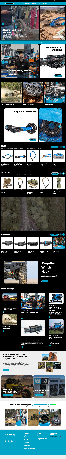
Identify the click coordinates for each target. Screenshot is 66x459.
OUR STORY (6, 370)
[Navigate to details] (20, 101)
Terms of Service (26, 444)
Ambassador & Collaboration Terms (29, 448)
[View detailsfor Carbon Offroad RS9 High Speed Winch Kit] (46, 243)
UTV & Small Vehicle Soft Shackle (31, 164)
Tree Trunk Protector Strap (57, 164)
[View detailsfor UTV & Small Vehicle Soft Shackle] (33, 156)
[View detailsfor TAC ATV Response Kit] (7, 183)
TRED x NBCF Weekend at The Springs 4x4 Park (55, 338)
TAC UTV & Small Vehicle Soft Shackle (44, 190)
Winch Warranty (26, 438)
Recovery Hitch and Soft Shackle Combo (5, 164)
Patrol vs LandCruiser (8, 305)
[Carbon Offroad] (9, 3)
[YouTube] (7, 0)
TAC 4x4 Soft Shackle (18, 189)
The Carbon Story (26, 436)
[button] (60, 3)
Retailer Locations (27, 445)
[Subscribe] (60, 436)
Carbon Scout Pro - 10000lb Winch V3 (30, 250)
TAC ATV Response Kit (4, 190)
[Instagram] (6, 0)
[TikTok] (8, 0)
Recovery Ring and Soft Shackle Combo (18, 164)
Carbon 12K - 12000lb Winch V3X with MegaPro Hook (5, 251)
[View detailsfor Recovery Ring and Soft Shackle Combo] (20, 156)
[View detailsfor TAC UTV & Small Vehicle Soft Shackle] (46, 183)
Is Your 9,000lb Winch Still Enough (30, 340)
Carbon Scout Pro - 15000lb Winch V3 (17, 250)
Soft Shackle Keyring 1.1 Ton (44, 164)
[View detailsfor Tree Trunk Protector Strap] (59, 156)
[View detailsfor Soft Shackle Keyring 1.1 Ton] (46, 156)
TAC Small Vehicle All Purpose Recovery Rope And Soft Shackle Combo (31, 191)
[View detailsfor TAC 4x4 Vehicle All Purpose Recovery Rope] (59, 183)
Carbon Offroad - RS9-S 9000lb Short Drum (57, 251)
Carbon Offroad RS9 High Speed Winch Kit (44, 250)
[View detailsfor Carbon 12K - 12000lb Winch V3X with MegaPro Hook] (7, 243)
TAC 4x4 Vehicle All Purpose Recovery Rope (56, 191)
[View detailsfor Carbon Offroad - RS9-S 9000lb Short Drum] (59, 243)
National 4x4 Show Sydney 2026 (30, 313)
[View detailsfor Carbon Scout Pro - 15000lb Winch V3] (20, 243)
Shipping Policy (26, 442)
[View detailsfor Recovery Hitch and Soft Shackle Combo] (7, 156)
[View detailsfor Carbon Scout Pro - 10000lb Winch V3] (33, 243)
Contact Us (25, 446)
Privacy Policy (26, 439)
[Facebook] (5, 0)
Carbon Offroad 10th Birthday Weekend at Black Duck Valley (56, 309)
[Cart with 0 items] (60, 3)
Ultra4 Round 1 (6, 328)
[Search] (54, 3)
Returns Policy (26, 441)
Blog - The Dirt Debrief (27, 435)
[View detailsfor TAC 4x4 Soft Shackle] (20, 183)
